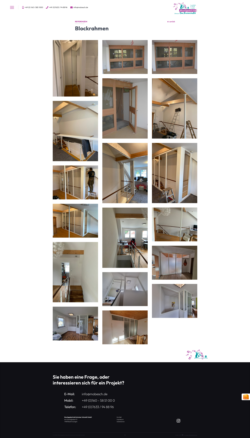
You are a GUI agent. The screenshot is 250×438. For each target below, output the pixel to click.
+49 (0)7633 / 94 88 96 (98, 407)
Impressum (120, 419)
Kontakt (119, 417)
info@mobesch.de (81, 7)
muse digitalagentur (191, 435)
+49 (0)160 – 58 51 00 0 (98, 400)
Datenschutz (121, 421)
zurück (172, 21)
